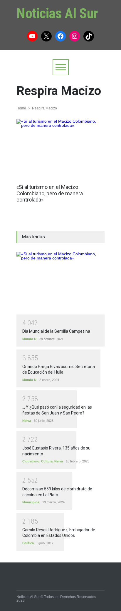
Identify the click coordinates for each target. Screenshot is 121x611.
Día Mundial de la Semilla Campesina (56, 331)
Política (28, 543)
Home (21, 108)
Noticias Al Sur (57, 13)
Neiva (26, 420)
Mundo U (29, 339)
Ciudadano (30, 461)
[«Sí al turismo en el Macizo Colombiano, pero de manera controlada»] (60, 148)
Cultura (47, 461)
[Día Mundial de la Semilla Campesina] (60, 283)
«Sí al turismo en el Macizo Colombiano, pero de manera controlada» (49, 193)
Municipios (30, 502)
